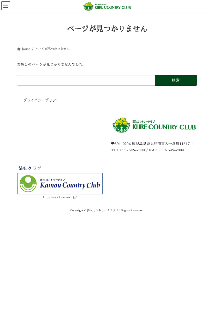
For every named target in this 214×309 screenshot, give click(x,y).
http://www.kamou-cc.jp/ (60, 197)
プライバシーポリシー (41, 100)
